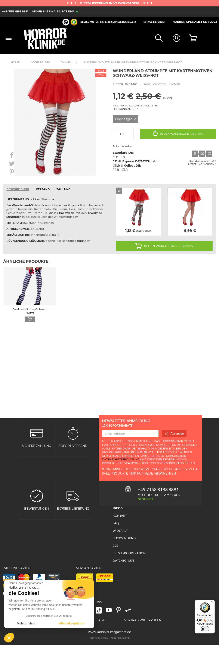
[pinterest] (120, 611)
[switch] (205, 628)
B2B (115, 545)
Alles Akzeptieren (71, 623)
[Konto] (171, 38)
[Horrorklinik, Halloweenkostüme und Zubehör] (47, 38)
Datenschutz (124, 560)
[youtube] (110, 611)
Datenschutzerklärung (120, 459)
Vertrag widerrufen (142, 620)
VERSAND (43, 189)
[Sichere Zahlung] (36, 432)
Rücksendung (124, 538)
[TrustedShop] (69, 22)
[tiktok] (101, 611)
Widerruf (120, 530)
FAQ (116, 523)
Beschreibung (17, 189)
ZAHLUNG (63, 189)
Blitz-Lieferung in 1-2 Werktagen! (110, 3)
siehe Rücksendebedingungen (69, 240)
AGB (101, 620)
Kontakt (120, 515)
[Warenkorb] (189, 38)
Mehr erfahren (26, 623)
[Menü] (212, 602)
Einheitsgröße (125, 119)
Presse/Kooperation (129, 553)
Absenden (177, 433)
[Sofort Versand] (73, 432)
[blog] (130, 611)
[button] (9, 638)
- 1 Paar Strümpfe (146, 84)
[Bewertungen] (36, 495)
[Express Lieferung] (73, 495)
